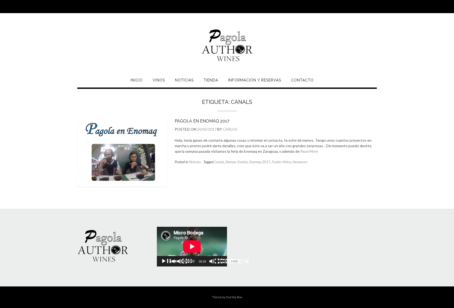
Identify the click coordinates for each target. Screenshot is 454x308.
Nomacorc (300, 162)
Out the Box (234, 297)
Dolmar (230, 162)
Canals (219, 162)
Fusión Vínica (281, 162)
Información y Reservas (254, 80)
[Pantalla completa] (233, 261)
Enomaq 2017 (259, 162)
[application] (192, 246)
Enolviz (243, 162)
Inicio (137, 80)
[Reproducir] (177, 261)
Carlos (230, 129)
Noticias (184, 80)
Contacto (302, 80)
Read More (309, 151)
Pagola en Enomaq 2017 (202, 121)
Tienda (211, 80)
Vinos (159, 80)
